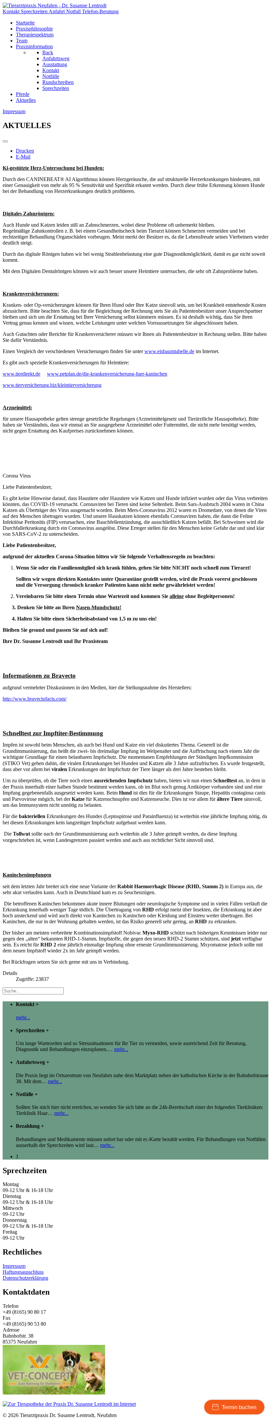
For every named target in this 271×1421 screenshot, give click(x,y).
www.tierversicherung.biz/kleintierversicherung (52, 385)
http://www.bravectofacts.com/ (34, 699)
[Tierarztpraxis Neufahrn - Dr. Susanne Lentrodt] (54, 5)
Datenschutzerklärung (25, 1278)
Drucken (25, 151)
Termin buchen (239, 1407)
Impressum (14, 1266)
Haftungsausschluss (23, 1272)
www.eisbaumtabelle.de (169, 351)
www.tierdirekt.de (21, 374)
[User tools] (5, 141)
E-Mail (23, 157)
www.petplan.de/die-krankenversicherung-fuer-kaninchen (107, 374)
